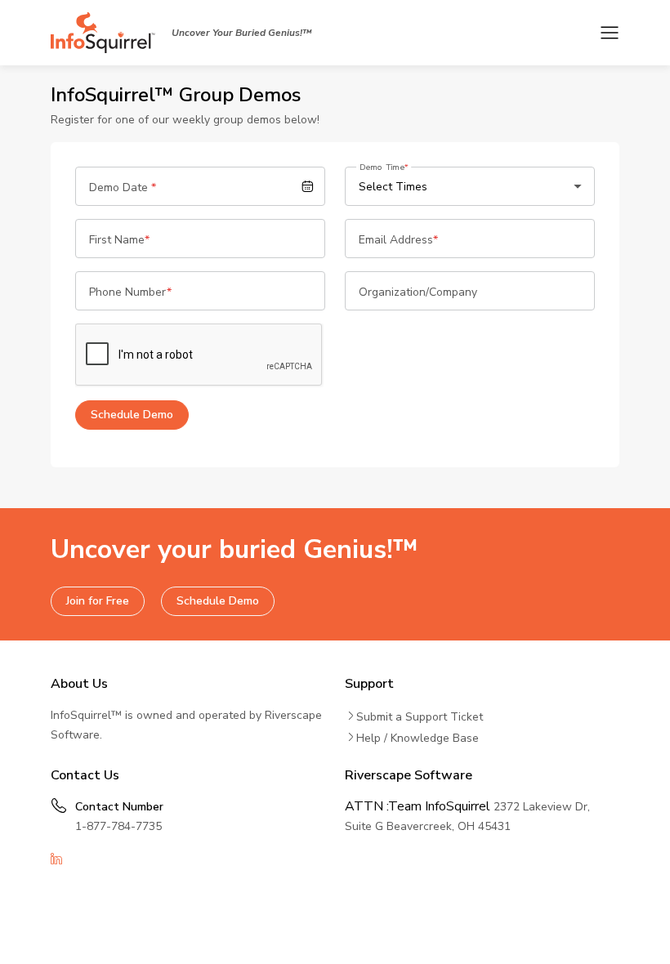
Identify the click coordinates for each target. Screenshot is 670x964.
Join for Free (97, 601)
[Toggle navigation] (609, 32)
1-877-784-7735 (118, 826)
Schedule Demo (217, 601)
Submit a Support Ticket (419, 717)
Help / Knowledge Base (417, 738)
